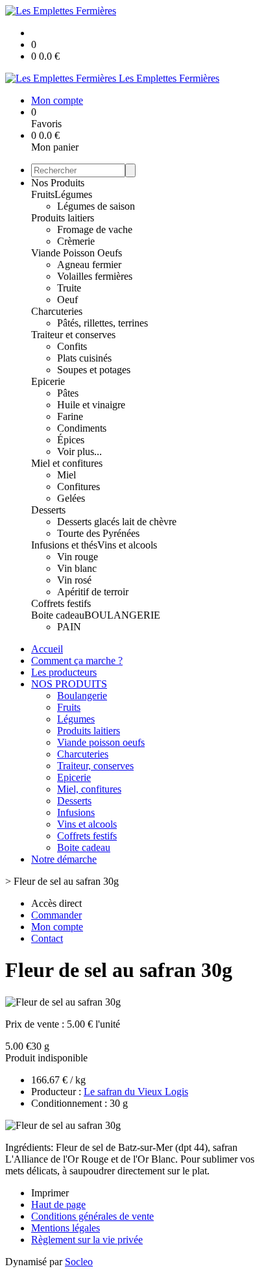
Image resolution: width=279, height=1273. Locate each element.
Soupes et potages (93, 369)
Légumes (73, 194)
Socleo (79, 1261)
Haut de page (58, 1204)
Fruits (43, 194)
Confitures (78, 486)
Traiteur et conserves (73, 334)
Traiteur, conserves (95, 765)
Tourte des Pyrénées (98, 533)
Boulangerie (82, 695)
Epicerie (48, 381)
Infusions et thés (64, 544)
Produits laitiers (62, 217)
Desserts (48, 509)
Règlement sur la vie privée (87, 1239)
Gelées (71, 498)
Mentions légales (65, 1227)
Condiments (81, 428)
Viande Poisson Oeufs (76, 252)
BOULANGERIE (122, 615)
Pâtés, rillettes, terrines (102, 322)
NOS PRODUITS (69, 683)
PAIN (69, 626)
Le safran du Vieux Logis (136, 1091)
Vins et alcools (127, 544)
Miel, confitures (89, 789)
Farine (70, 416)
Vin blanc (77, 568)
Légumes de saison (96, 206)
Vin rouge (77, 556)
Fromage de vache (94, 229)
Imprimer (50, 1192)
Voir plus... (79, 451)
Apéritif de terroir (92, 591)
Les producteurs (64, 672)
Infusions (76, 812)
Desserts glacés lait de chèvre (116, 521)
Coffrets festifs (61, 603)
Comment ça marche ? (77, 660)
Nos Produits (57, 182)
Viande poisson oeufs (101, 742)
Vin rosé (74, 580)
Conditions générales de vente (92, 1216)
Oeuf (67, 299)
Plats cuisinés (84, 358)
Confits (72, 346)
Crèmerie (76, 241)
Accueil (47, 648)
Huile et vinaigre (91, 404)
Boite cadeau (57, 615)
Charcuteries (56, 311)
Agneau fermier (89, 264)
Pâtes (68, 393)
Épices (70, 439)
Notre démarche (64, 859)
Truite (69, 287)
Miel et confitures (67, 463)
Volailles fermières (94, 276)
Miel (66, 474)
